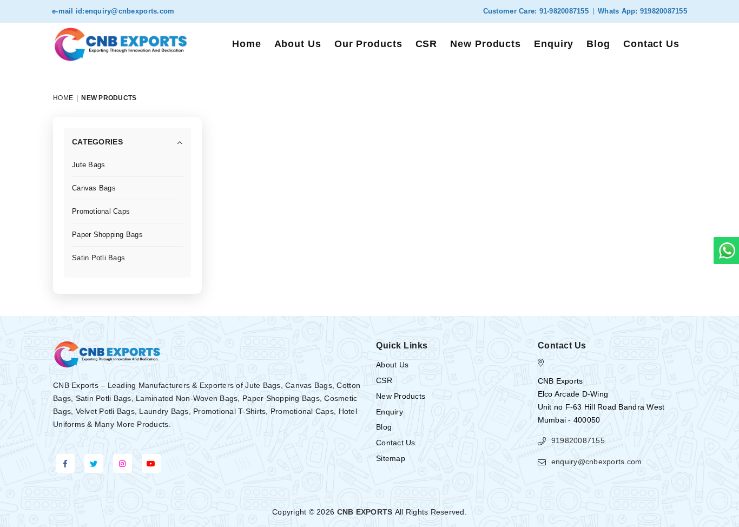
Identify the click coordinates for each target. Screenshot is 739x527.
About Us (297, 43)
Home (246, 43)
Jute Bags (88, 165)
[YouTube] (151, 463)
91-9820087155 (563, 11)
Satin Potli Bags (98, 258)
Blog (598, 43)
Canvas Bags (94, 188)
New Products (485, 43)
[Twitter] (94, 463)
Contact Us (651, 43)
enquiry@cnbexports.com (130, 11)
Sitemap (390, 458)
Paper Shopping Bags (107, 234)
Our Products (368, 43)
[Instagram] (122, 463)
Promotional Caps (101, 211)
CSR (426, 43)
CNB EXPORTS (365, 512)
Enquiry (553, 43)
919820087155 (662, 11)
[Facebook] (65, 463)
